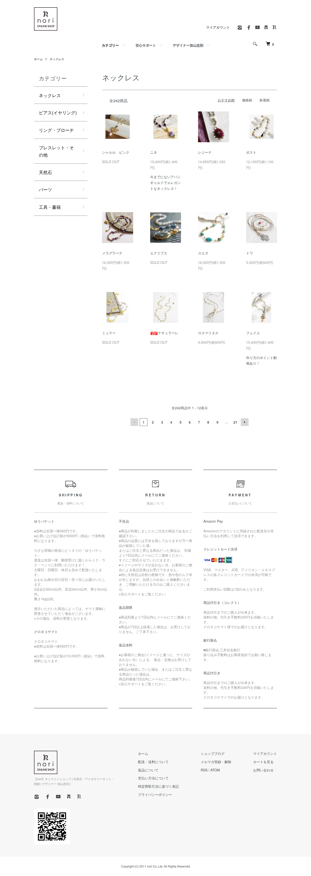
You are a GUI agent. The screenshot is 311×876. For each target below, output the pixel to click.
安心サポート (146, 45)
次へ (245, 422)
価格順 (247, 100)
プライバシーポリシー (155, 794)
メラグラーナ (112, 252)
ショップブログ (213, 753)
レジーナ (205, 152)
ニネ (153, 152)
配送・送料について (153, 761)
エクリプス (158, 252)
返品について (148, 770)
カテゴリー (110, 45)
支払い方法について (153, 778)
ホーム (38, 59)
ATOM (215, 770)
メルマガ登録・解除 (216, 761)
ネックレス (57, 59)
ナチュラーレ (168, 332)
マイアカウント (218, 27)
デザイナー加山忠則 (188, 45)
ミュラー (109, 332)
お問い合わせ (263, 770)
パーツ (45, 189)
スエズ (203, 252)
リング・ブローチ (56, 130)
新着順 (264, 100)
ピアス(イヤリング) (58, 112)
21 (235, 422)
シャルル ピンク (115, 152)
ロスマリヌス (208, 332)
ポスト (251, 152)
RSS (204, 770)
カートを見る (263, 761)
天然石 (45, 172)
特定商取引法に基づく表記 (158, 786)
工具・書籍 (50, 207)
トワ (249, 252)
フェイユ (253, 332)
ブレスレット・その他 (56, 151)
